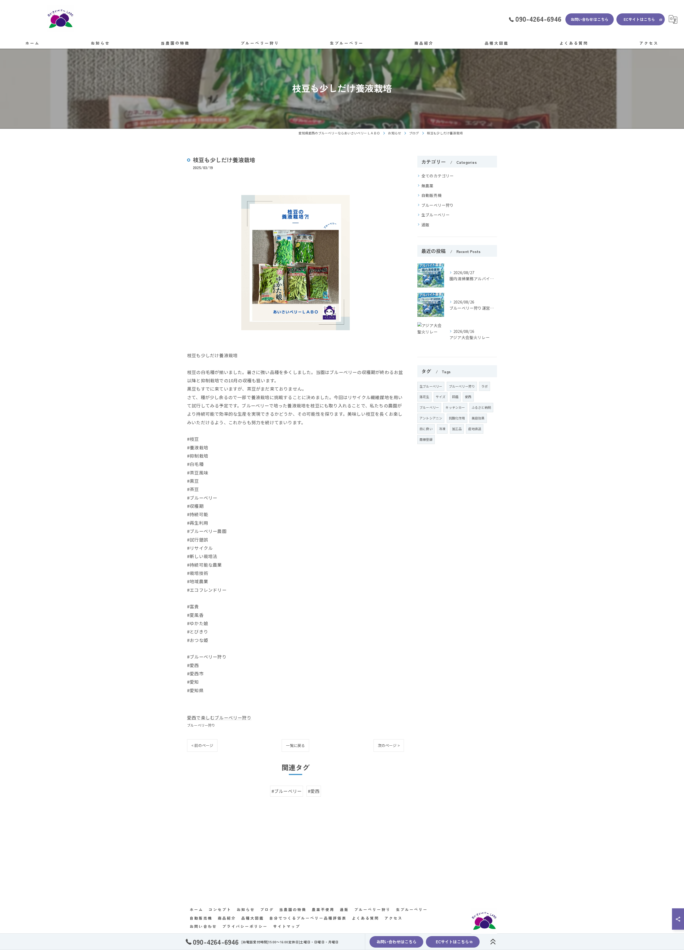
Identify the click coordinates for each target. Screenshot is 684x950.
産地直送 (474, 428)
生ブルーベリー (435, 214)
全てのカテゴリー (437, 175)
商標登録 (426, 439)
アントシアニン (430, 418)
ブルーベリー (429, 407)
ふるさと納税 (481, 407)
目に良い (426, 428)
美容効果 (478, 418)
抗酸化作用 (457, 418)
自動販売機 (431, 195)
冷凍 (442, 428)
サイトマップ (286, 926)
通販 (425, 224)
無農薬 (427, 185)
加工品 (457, 428)
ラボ (484, 386)
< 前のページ (202, 745)
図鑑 (455, 396)
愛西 (468, 396)
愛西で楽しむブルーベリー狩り (219, 717)
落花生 (424, 396)
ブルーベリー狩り (201, 725)
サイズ (441, 396)
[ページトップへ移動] (493, 941)
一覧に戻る (295, 745)
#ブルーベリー (286, 791)
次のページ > (389, 745)
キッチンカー (455, 407)
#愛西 (314, 791)
